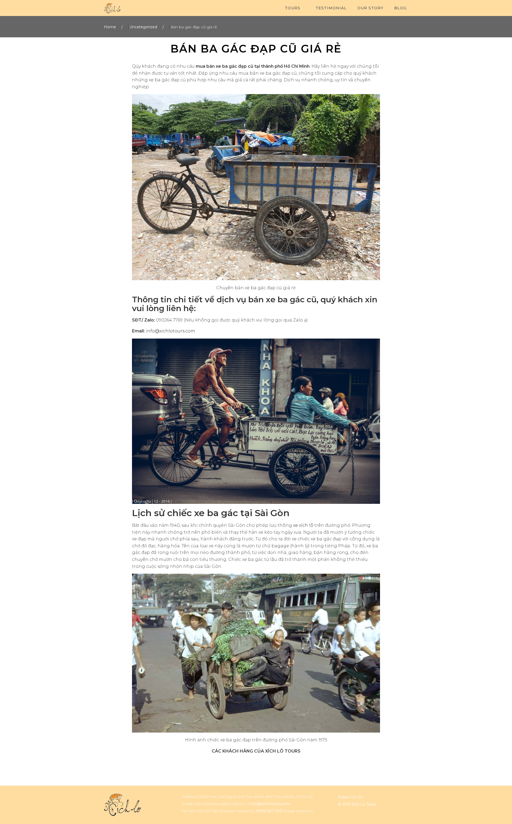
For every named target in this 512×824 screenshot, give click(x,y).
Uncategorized (143, 27)
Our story (370, 8)
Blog (400, 8)
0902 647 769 (269, 811)
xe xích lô (303, 525)
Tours (292, 8)
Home (110, 27)
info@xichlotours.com (170, 330)
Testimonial (331, 8)
